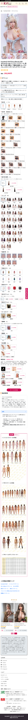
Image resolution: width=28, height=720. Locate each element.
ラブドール (17, 637)
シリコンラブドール (14, 584)
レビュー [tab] (16, 434)
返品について (7, 709)
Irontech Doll (7, 11)
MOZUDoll (15, 6)
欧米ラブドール (4, 588)
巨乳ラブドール (13, 588)
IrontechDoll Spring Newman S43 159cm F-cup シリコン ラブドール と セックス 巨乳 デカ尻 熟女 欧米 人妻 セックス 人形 (7, 624)
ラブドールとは (4, 677)
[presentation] (12, 633)
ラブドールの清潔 (4, 679)
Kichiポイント (4, 675)
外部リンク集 (4, 685)
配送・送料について (21, 708)
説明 (3, 411)
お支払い (19, 706)
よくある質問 (4, 681)
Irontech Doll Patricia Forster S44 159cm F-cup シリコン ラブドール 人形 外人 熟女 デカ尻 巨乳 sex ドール (20, 624)
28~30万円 (15, 586)
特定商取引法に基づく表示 (9, 708)
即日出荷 (9, 6)
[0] (26, 289)
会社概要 (9, 706)
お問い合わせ (4, 683)
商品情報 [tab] (11, 434)
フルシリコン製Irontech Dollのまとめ (10, 591)
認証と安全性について (15, 711)
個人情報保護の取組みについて (18, 709)
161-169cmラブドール (6, 586)
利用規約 (14, 706)
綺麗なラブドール (5, 593)
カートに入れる (14, 390)
